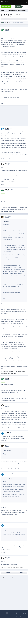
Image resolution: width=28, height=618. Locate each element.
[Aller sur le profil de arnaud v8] (2, 129)
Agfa (6, 216)
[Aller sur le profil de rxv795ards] (2, 22)
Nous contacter (10, 616)
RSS (20, 616)
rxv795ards (7, 22)
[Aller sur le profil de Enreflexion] (2, 474)
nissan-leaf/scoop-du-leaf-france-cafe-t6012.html (12, 567)
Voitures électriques (19, 22)
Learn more (2, 2)
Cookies (16, 616)
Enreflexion (7, 473)
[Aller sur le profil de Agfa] (2, 217)
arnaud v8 (7, 128)
